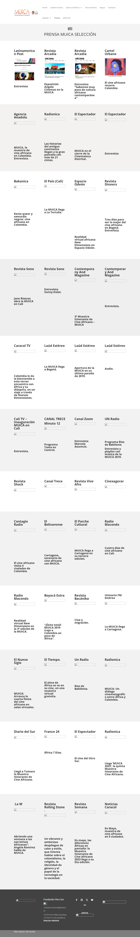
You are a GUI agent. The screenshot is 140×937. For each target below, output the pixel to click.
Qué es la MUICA (72, 7)
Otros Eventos (91, 7)
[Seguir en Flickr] (85, 905)
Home (44, 7)
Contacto (112, 7)
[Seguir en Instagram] (82, 900)
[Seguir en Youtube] (92, 900)
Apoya (102, 7)
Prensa (57, 18)
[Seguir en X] (87, 900)
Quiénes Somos (56, 7)
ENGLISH (66, 18)
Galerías (45, 18)
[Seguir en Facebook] (76, 900)
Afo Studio (30, 931)
